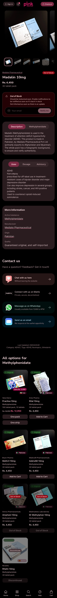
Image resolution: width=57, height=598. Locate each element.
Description (17, 126)
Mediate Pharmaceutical (12, 72)
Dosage (26, 164)
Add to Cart (42, 416)
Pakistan (9, 236)
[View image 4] (36, 61)
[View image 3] (26, 61)
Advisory (41, 164)
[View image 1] (8, 61)
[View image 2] (17, 61)
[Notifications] (18, 4)
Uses (13, 164)
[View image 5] (45, 61)
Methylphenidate (37, 126)
